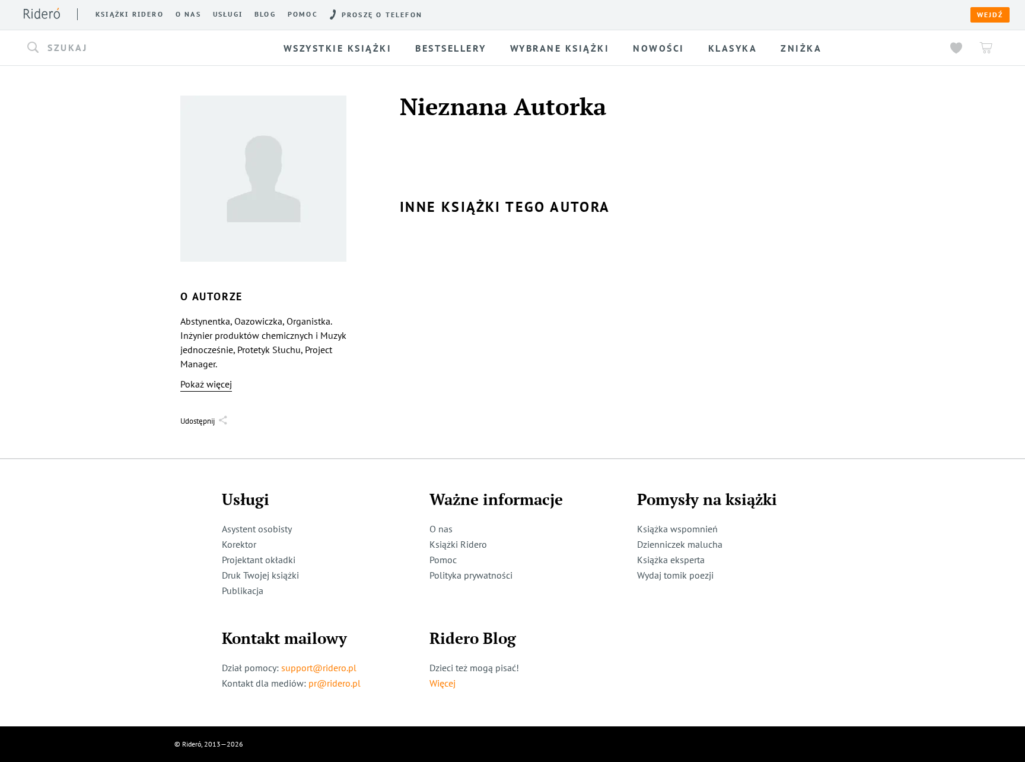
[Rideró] (42, 13)
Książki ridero (130, 14)
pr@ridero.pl (334, 683)
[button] (132, 48)
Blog (265, 14)
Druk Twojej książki (260, 575)
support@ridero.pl (318, 668)
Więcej (442, 683)
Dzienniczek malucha (679, 544)
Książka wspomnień (677, 529)
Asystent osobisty (257, 529)
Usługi (228, 14)
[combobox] (132, 48)
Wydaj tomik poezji (675, 575)
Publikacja (242, 590)
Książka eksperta (671, 560)
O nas (188, 14)
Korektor (239, 544)
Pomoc (303, 14)
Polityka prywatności (470, 575)
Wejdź (990, 15)
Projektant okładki (258, 560)
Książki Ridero (458, 544)
